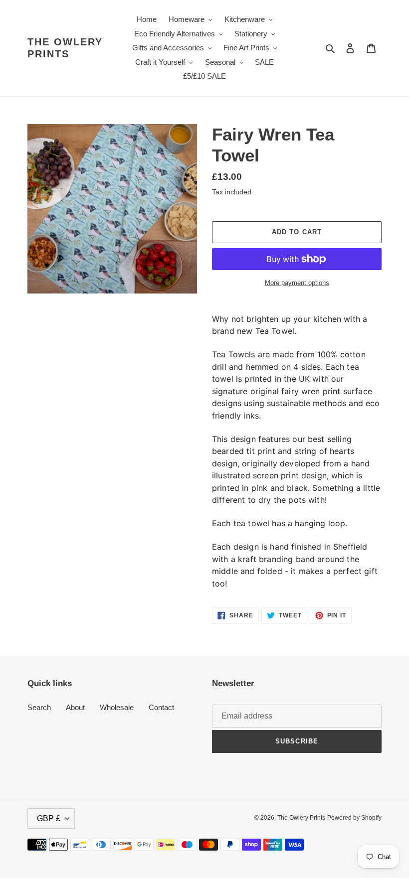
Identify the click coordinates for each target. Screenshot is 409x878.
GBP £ (48, 818)
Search (39, 707)
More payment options (297, 283)
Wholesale (117, 707)
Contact (161, 707)
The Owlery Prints (65, 47)
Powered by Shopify (354, 817)
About (75, 707)
